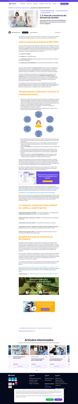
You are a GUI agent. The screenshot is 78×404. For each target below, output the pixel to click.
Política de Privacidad (59, 381)
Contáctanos (58, 385)
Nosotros (55, 3)
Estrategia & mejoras (33, 380)
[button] (37, 370)
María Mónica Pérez (16, 32)
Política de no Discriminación (61, 383)
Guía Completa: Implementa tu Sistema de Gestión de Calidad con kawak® (42, 273)
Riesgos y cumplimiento (34, 383)
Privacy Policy (51, 393)
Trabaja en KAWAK (59, 380)
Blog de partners (48, 380)
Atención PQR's (48, 386)
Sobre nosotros (58, 378)
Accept (50, 399)
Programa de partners (49, 378)
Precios (46, 3)
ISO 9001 (51, 356)
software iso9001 (35, 356)
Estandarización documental (35, 378)
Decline (58, 399)
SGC (35, 254)
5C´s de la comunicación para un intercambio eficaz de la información (39, 192)
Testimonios (41, 3)
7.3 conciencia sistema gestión (61, 10)
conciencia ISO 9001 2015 (45, 12)
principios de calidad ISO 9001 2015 (47, 10)
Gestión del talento (33, 381)
